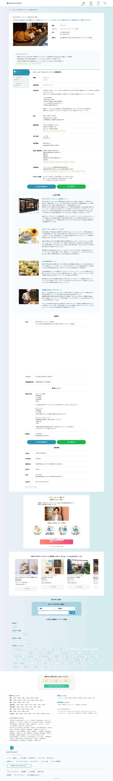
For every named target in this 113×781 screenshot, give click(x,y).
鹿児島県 (43, 713)
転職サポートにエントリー (56, 540)
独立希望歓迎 (12, 734)
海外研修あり (12, 733)
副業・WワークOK (40, 734)
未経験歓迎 (29, 733)
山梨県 (35, 706)
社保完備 (32, 727)
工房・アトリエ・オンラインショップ (88, 711)
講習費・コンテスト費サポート (40, 729)
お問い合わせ (40, 771)
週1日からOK (21, 725)
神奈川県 (19, 700)
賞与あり (11, 729)
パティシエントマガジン (22, 761)
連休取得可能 (48, 736)
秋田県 (35, 704)
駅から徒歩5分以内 (19, 720)
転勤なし (29, 731)
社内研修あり (19, 733)
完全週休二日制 (37, 740)
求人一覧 (15, 9)
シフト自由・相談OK (13, 725)
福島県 (43, 704)
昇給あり (50, 727)
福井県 (30, 706)
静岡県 (19, 702)
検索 (73, 612)
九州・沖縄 (12, 713)
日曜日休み (36, 738)
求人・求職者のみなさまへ (33, 775)
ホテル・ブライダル (76, 711)
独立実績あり (12, 722)
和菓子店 (85, 713)
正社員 (59, 704)
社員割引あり (12, 731)
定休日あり (41, 722)
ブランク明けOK (23, 736)
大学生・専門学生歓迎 (14, 736)
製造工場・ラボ (78, 713)
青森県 (26, 704)
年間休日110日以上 (28, 738)
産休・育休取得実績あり (14, 740)
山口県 (32, 709)
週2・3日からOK (29, 725)
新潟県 (18, 706)
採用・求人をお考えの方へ (19, 765)
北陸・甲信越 (12, 706)
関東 (10, 700)
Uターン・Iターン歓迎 (31, 734)
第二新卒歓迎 (35, 733)
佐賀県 (21, 713)
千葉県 (24, 700)
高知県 (27, 711)
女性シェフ (47, 720)
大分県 (34, 713)
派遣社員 (78, 704)
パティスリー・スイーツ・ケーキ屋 (64, 711)
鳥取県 (27, 709)
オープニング (27, 720)
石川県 (26, 706)
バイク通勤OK (41, 731)
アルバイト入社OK (39, 736)
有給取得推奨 (42, 738)
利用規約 (9, 775)
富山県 (22, 706)
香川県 (19, 711)
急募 (24, 733)
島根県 (23, 709)
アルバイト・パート (71, 704)
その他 (95, 713)
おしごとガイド (34, 761)
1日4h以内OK (19, 727)
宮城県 (22, 704)
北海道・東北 (12, 704)
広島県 (14, 709)
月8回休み (12, 738)
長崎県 (25, 713)
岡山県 (19, 709)
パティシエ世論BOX (56, 761)
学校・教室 (90, 713)
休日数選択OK (23, 740)
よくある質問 (31, 771)
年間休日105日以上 (19, 738)
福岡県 (17, 713)
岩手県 (30, 704)
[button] (12, 35)
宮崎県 (38, 713)
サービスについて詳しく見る (57, 546)
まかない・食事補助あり (21, 731)
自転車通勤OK (48, 731)
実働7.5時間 (48, 722)
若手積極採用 (42, 733)
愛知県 (14, 702)
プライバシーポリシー (19, 775)
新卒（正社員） (84, 704)
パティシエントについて (13, 771)
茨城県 (32, 700)
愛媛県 (14, 711)
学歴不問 (48, 733)
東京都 (14, 700)
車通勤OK (34, 731)
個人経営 (33, 720)
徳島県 (23, 711)
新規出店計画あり (40, 720)
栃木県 (37, 700)
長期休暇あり (30, 740)
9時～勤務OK (26, 727)
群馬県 (41, 700)
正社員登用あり (30, 729)
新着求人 (15, 758)
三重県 (27, 702)
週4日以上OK (12, 727)
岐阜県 (23, 702)
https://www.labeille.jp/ (42, 481)
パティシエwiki (44, 761)
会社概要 (23, 771)
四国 (10, 711)
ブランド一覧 (41, 758)
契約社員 (64, 704)
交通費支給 (23, 729)
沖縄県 (47, 713)
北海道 (18, 704)
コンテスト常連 (20, 722)
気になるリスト (50, 758)
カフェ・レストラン (61, 713)
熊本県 (30, 713)
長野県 (39, 706)
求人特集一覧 (32, 758)
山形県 (39, 704)
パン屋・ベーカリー (70, 713)
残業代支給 (17, 729)
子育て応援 (12, 720)
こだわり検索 (23, 758)
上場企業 (26, 722)
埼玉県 (28, 700)
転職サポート (10, 761)
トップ (10, 9)
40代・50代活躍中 (31, 736)
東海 (10, 702)
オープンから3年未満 (33, 722)
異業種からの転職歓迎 (21, 734)
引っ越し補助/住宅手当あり (41, 727)
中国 (10, 709)
